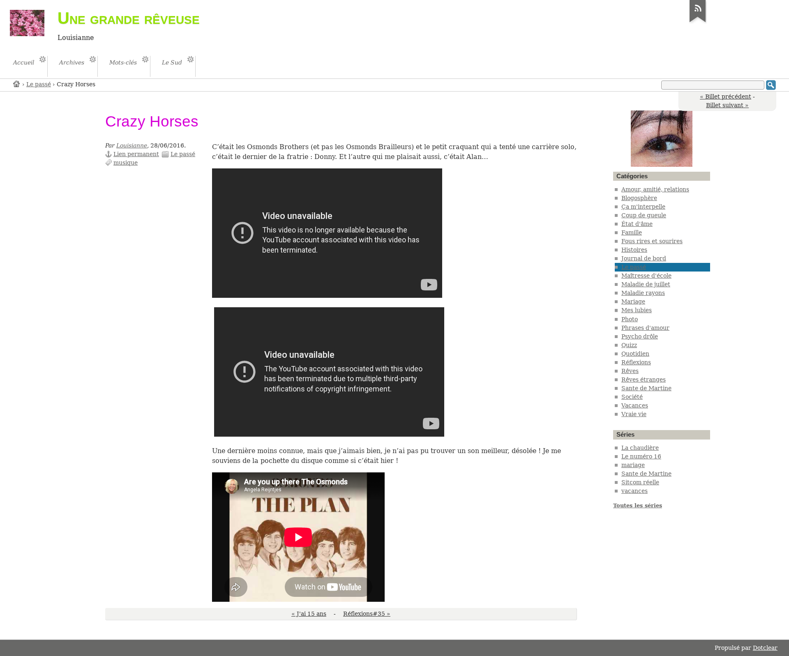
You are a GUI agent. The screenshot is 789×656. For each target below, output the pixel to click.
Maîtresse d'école (646, 275)
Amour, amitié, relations (655, 189)
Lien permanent (136, 154)
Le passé (38, 84)
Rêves (630, 371)
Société (632, 397)
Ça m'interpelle (643, 206)
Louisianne (131, 145)
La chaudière (640, 447)
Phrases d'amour (645, 328)
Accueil (17, 83)
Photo (629, 319)
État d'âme (637, 224)
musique (125, 162)
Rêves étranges (643, 379)
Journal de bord (643, 258)
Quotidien (635, 353)
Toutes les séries (637, 505)
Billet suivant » (727, 105)
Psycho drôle (639, 336)
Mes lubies (636, 310)
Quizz (629, 345)
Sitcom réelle (640, 482)
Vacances (634, 405)
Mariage (633, 301)
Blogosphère (639, 198)
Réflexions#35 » (366, 613)
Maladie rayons (643, 293)
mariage (633, 465)
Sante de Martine (646, 388)
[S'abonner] (698, 22)
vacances (634, 491)
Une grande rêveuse (129, 18)
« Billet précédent (725, 96)
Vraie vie (633, 414)
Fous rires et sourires (652, 241)
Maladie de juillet (645, 284)
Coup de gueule (643, 215)
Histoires (634, 249)
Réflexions (636, 362)
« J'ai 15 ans (308, 613)
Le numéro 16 (641, 456)
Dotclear (765, 647)
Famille (631, 232)
